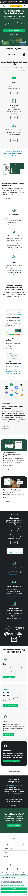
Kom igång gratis (9, 677)
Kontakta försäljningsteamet (11, 761)
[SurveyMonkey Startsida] (3, 6)
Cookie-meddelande (19, 885)
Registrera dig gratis (16, 6)
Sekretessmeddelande (9, 885)
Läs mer (14, 93)
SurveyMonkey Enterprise (13, 785)
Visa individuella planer (10, 705)
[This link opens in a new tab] (7, 869)
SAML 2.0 (15, 593)
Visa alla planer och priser (14, 771)
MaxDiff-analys (17, 371)
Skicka (7, 265)
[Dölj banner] (27, 2)
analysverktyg (9, 348)
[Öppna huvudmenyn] (24, 6)
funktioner (19, 320)
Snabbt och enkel (11, 151)
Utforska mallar (14, 34)
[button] (14, 845)
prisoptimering (9, 373)
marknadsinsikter (17, 366)
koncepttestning (9, 371)
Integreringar (14, 153)
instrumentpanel (14, 574)
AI (10, 220)
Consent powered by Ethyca (20, 894)
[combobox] (14, 865)
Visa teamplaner (9, 734)
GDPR (20, 615)
